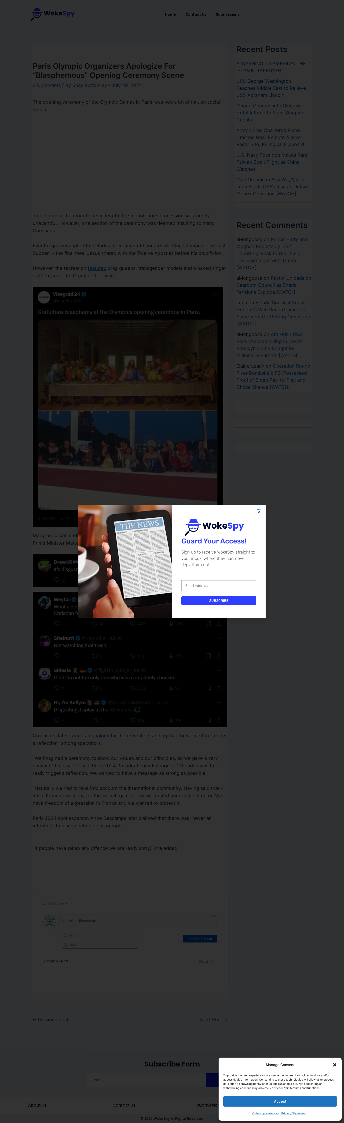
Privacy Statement (293, 1113)
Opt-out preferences (265, 1113)
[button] (334, 1065)
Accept (280, 1101)
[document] (172, 561)
